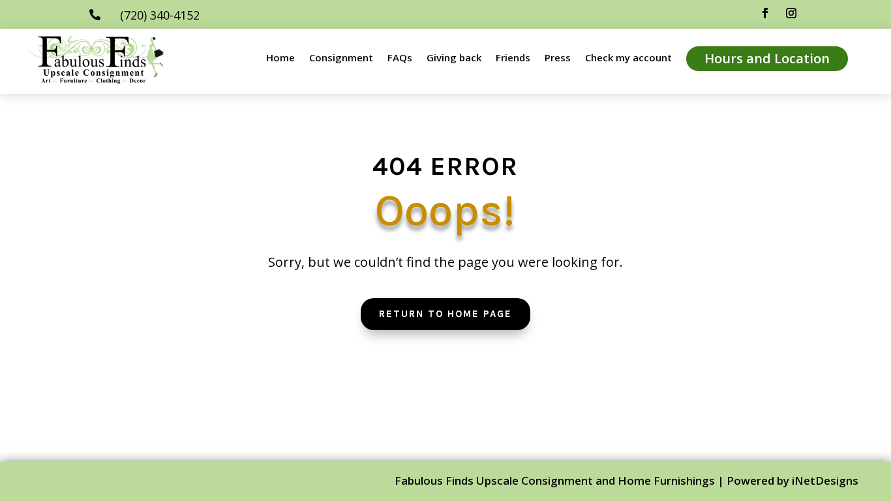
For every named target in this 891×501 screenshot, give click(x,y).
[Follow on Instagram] (791, 13)
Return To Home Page (445, 314)
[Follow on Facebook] (765, 13)
